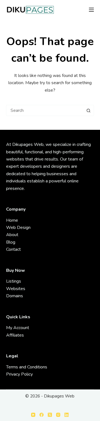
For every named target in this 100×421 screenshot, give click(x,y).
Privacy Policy (19, 374)
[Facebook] (41, 415)
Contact (13, 249)
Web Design (18, 227)
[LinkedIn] (66, 415)
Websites (15, 289)
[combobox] (44, 110)
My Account (17, 328)
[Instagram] (58, 415)
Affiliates (15, 335)
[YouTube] (33, 415)
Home (12, 220)
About (12, 235)
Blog (10, 242)
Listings (13, 281)
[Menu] (91, 9)
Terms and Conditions (26, 367)
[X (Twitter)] (50, 415)
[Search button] (88, 110)
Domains (14, 296)
